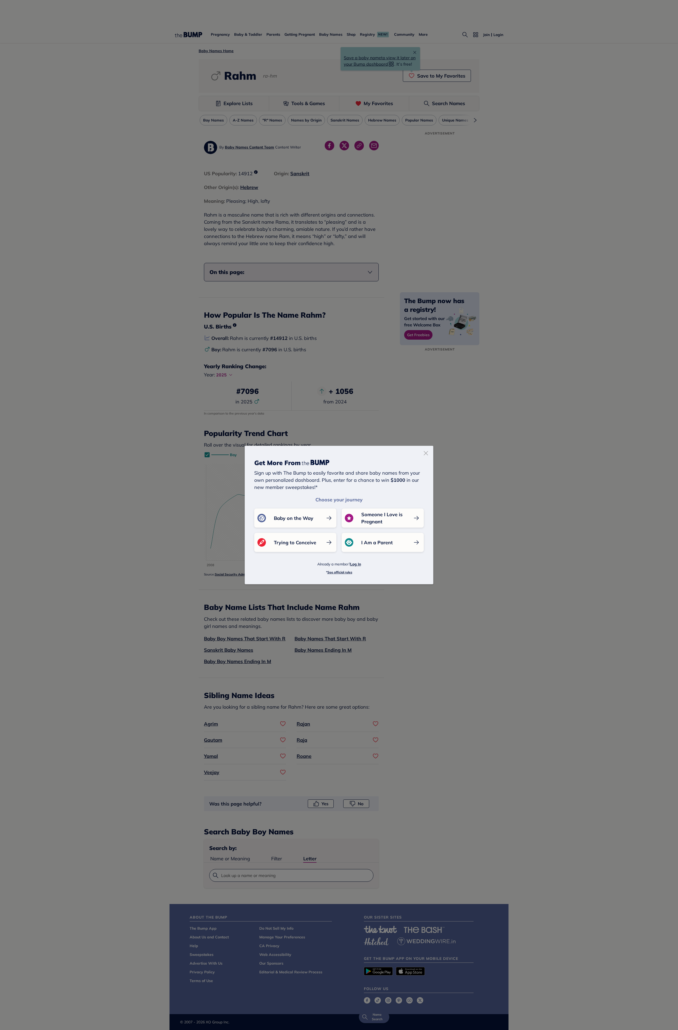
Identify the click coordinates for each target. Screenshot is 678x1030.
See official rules (339, 572)
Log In (355, 564)
